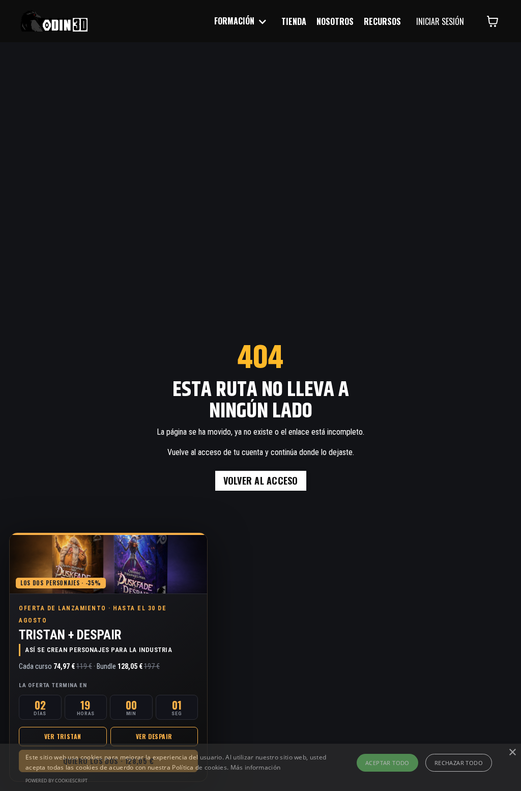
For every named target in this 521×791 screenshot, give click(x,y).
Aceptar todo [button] (387, 763)
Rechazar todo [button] (459, 763)
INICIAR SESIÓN (440, 21)
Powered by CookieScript (56, 780)
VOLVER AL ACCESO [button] (260, 480)
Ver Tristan (62, 736)
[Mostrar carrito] (492, 21)
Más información (255, 767)
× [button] (512, 752)
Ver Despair (154, 736)
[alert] (260, 767)
